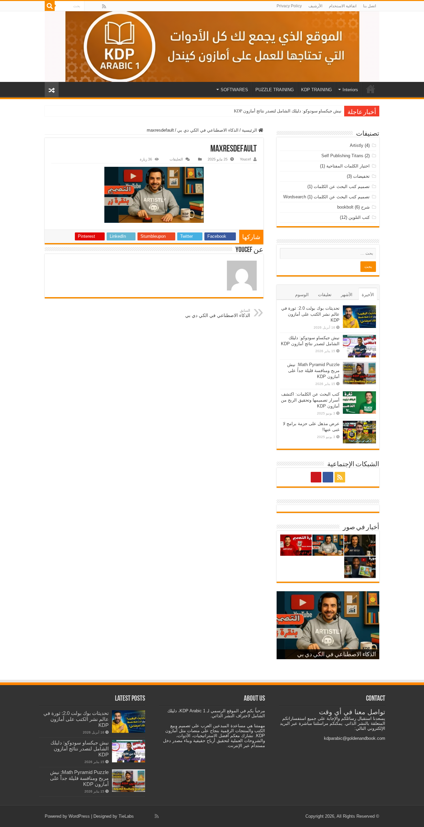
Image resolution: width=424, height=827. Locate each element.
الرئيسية (250, 130)
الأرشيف (315, 6)
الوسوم (302, 294)
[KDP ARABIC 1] (212, 46)
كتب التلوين (359, 217)
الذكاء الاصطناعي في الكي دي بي (207, 130)
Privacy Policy (289, 6)
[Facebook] (97, 6)
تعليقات (325, 294)
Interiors (350, 89)
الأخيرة (368, 294)
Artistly (356, 145)
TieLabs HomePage (370, 89)
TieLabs (126, 816)
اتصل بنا (369, 6)
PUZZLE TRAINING (274, 89)
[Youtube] (90, 6)
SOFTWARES (234, 89)
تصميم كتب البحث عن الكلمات (342, 186)
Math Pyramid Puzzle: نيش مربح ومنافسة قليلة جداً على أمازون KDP (313, 370)
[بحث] (50, 6)
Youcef (245, 159)
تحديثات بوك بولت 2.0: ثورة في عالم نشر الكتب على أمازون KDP (310, 314)
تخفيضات (361, 176)
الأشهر (346, 294)
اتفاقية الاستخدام (342, 6)
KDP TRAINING (316, 89)
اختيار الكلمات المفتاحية (348, 165)
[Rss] (104, 6)
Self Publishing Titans (342, 155)
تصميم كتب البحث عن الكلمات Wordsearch (326, 196)
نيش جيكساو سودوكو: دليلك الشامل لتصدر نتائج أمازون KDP (288, 110)
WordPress (79, 816)
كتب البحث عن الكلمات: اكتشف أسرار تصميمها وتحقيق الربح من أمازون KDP (310, 400)
